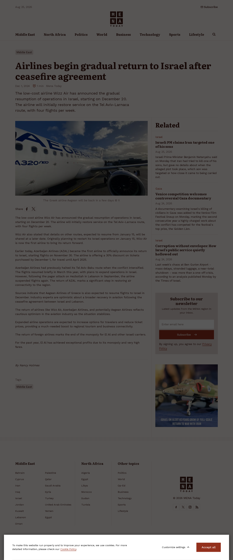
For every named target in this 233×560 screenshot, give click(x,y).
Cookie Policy (68, 549)
